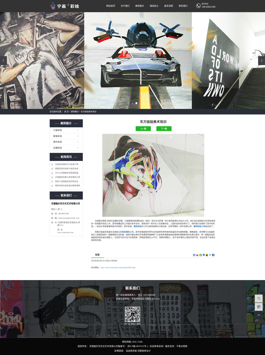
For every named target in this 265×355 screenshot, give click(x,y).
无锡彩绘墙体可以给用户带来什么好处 (68, 164)
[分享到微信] (200, 255)
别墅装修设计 (144, 351)
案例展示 (139, 6)
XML (140, 342)
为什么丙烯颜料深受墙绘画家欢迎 (68, 173)
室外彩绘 (57, 142)
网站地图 (127, 342)
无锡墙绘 (113, 261)
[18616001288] (259, 298)
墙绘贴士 (154, 6)
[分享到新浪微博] (197, 255)
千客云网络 (181, 346)
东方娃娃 (106, 261)
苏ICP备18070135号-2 (137, 346)
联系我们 (183, 6)
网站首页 (110, 6)
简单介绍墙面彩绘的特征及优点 (68, 181)
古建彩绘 (57, 148)
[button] (129, 103)
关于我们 (125, 6)
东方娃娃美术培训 (88, 112)
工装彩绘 (57, 130)
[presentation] (3, 60)
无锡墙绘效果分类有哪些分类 (67, 177)
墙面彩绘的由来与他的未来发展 (68, 169)
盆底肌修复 (131, 351)
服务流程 (168, 6)
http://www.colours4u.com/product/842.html (118, 268)
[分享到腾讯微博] (210, 255)
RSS (134, 342)
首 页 (66, 112)
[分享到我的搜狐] (207, 255)
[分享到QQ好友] (204, 255)
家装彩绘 (57, 136)
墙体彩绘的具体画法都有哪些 (67, 186)
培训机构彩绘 (96, 261)
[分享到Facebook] (213, 255)
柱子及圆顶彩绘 (164, 128)
